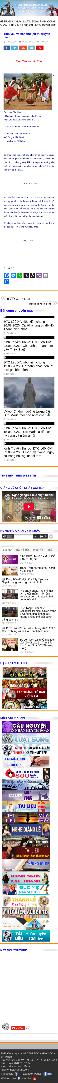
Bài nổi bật (22, 549)
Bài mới (7, 549)
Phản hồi (38, 549)
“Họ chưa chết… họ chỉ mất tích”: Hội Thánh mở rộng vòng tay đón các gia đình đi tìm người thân (36, 595)
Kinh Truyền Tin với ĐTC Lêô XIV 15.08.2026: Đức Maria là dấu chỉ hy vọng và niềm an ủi (27, 431)
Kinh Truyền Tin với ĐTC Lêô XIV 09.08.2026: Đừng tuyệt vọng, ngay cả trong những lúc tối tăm (29, 452)
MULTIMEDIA (29, 21)
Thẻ (50, 549)
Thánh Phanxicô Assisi (18, 298)
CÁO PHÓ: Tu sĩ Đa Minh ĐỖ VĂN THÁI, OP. (37, 558)
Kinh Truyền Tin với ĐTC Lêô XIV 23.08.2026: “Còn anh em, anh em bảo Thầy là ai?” (28, 345)
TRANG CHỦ (11, 21)
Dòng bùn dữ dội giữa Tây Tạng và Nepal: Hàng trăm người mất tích (25, 581)
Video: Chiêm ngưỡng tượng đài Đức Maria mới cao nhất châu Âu (27, 413)
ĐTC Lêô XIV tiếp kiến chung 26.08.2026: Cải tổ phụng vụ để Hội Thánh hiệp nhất (29, 325)
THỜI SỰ (44, 42)
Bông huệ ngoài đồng (40, 303)
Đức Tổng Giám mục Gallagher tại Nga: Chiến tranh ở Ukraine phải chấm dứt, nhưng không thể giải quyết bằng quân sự (29, 613)
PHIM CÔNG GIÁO (30, 42)
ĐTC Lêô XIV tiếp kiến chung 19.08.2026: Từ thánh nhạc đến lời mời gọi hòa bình (28, 366)
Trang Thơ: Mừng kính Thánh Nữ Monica (37, 569)
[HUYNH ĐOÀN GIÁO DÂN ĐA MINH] (29, 8)
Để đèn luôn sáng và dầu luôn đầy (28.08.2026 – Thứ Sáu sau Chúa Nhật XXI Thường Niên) (37, 644)
